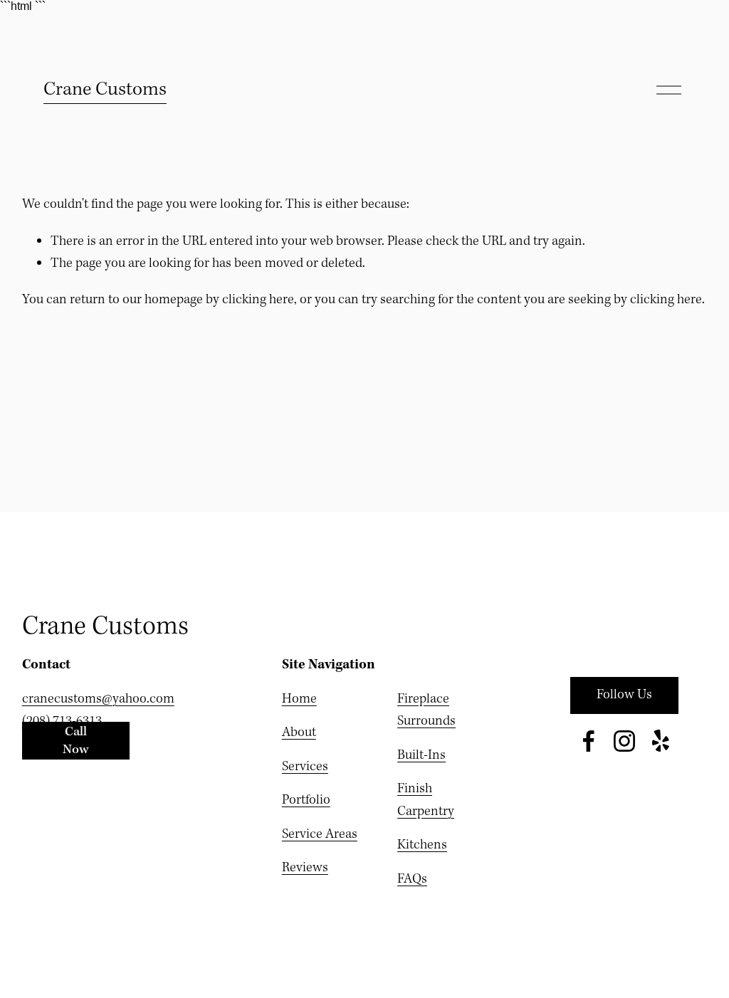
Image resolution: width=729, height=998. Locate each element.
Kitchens (422, 845)
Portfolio (306, 800)
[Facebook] (588, 741)
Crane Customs (105, 89)
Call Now (75, 741)
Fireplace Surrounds (426, 710)
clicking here (258, 299)
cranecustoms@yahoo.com (98, 699)
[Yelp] (660, 741)
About (299, 732)
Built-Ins (421, 755)
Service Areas (319, 834)
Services (305, 766)
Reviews (305, 867)
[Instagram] (624, 741)
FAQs (412, 879)
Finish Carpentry (425, 800)
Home (299, 699)
